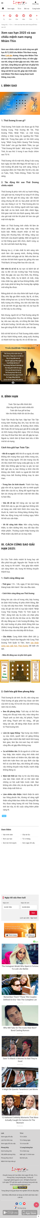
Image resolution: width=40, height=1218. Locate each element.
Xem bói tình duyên (9, 843)
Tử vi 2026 (23, 1136)
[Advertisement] (20, 871)
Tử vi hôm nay (24, 1151)
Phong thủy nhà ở (7, 1158)
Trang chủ (4, 24)
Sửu (10, 19)
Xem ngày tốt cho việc (8, 1143)
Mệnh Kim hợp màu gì (8, 1161)
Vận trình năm (8, 835)
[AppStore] (29, 1215)
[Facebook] (16, 1204)
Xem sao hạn (7, 839)
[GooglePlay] (10, 1215)
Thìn (30, 19)
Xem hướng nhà (6, 1151)
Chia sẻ (31, 935)
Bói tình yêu (24, 1158)
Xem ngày (10, 9)
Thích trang (12, 935)
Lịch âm (9, 55)
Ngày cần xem (25, 903)
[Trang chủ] (3, 8)
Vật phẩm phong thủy (8, 1154)
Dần (17, 19)
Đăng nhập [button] (35, 4)
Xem (33, 913)
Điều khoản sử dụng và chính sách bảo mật (23, 1195)
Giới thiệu (5, 1195)
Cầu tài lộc (26, 835)
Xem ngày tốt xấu (28, 843)
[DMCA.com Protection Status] (20, 1188)
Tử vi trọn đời (24, 1143)
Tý (4, 19)
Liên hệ (20, 1197)
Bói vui (26, 9)
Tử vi (19, 9)
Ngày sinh (6, 903)
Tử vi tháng (26, 839)
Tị (36, 19)
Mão (23, 19)
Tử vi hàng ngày (25, 1140)
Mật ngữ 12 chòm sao (27, 1154)
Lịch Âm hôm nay (6, 1140)
